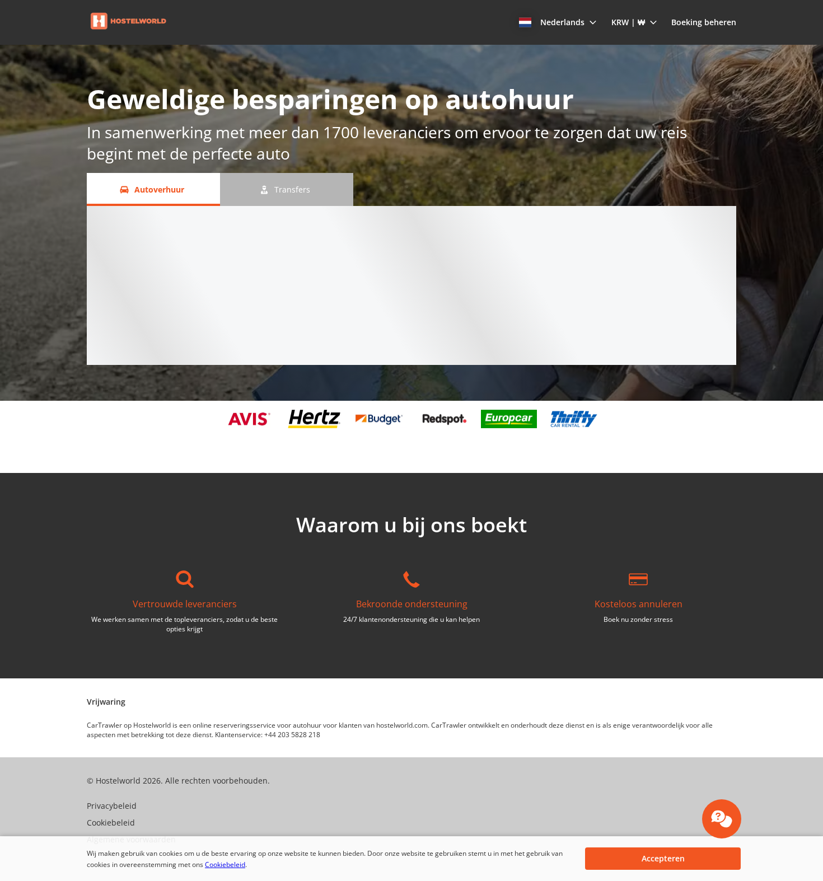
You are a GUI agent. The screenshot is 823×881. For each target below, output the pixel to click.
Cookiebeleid (225, 864)
